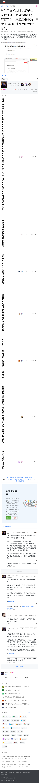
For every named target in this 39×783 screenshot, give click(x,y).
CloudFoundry (16, 728)
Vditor (13, 731)
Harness (17, 756)
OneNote (7, 739)
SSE (9, 759)
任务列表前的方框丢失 (3, 459)
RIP (14, 735)
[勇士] (6, 89)
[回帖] (37, 19)
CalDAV (9, 767)
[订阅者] (2, 89)
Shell (27, 735)
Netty (25, 728)
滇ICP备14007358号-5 (6, 780)
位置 (14, 84)
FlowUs (6, 731)
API (2, 772)
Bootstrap (7, 720)
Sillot (16, 743)
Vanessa (9, 566)
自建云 (24, 764)
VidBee (4, 756)
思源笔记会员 (26, 772)
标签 (29, 712)
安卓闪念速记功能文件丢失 (12, 693)
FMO (27, 767)
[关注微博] (4, 778)
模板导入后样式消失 (10, 707)
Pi (2, 759)
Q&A (20, 735)
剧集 (20, 764)
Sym (14, 780)
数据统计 (11, 772)
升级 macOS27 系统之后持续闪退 (3, 269)
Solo (6, 724)
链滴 (6, 774)
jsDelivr (6, 728)
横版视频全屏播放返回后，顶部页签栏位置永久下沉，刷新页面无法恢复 (3, 414)
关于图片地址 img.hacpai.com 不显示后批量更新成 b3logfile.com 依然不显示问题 (17, 704)
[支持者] (4, 89)
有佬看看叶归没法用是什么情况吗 (3, 233)
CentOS (19, 724)
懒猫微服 (8, 761)
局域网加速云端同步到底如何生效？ (15, 697)
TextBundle (16, 720)
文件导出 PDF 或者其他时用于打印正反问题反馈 (3, 311)
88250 (4, 75)
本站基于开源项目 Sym (28, 6)
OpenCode (22, 767)
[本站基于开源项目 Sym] (1, 778)
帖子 (16, 678)
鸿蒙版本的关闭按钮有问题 (12, 690)
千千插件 (15, 739)
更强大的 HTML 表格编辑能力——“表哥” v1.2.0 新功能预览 (17, 686)
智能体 (4, 767)
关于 (15, 518)
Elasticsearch (8, 743)
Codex (4, 764)
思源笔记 (5, 79)
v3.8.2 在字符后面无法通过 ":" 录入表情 (3, 358)
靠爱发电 (18, 772)
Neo (3, 761)
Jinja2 (15, 764)
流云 (19, 759)
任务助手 (14, 759)
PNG (28, 764)
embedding (10, 764)
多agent (18, 761)
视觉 (6, 759)
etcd (6, 746)
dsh (22, 756)
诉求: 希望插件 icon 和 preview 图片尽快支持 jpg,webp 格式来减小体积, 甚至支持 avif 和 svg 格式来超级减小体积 (3, 154)
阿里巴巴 (24, 739)
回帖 (6, 678)
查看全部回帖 (19, 667)
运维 (12, 724)
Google (27, 724)
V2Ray (21, 731)
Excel (15, 717)
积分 (26, 678)
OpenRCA (24, 759)
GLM (13, 761)
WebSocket (24, 717)
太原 (6, 674)
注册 (8, 518)
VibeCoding (24, 761)
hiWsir (8, 532)
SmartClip (15, 767)
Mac (24, 720)
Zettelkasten (10, 756)
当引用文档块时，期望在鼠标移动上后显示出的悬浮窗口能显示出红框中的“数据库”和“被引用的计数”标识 (19, 479)
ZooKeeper (7, 717)
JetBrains (7, 735)
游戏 (23, 743)
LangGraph (27, 756)
